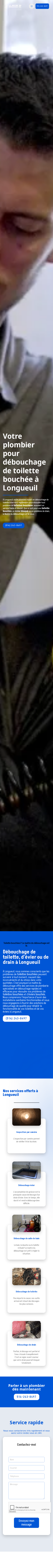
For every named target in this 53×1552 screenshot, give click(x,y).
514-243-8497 (42, 6)
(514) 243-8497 (13, 525)
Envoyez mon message (26, 1523)
